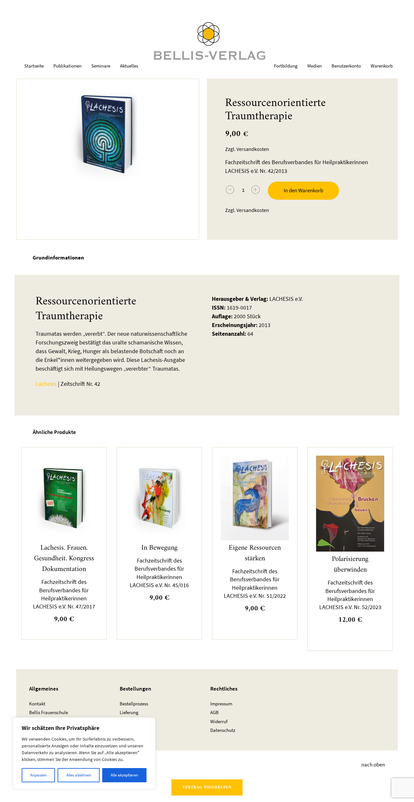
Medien (314, 66)
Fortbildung (286, 66)
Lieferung (129, 712)
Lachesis (46, 383)
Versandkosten (252, 149)
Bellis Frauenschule (48, 712)
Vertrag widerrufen (207, 787)
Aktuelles (129, 66)
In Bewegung (159, 548)
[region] (84, 753)
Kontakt (37, 704)
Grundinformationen (58, 257)
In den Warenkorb (303, 190)
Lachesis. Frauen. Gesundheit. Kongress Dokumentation (64, 559)
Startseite (34, 66)
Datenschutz (222, 730)
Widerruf (218, 721)
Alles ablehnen (78, 775)
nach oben (373, 765)
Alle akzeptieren (124, 775)
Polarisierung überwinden (350, 564)
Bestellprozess (134, 704)
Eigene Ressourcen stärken (255, 553)
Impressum (221, 704)
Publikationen (67, 66)
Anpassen (38, 775)
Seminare (100, 66)
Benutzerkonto (346, 66)
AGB (214, 712)
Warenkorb (382, 66)
